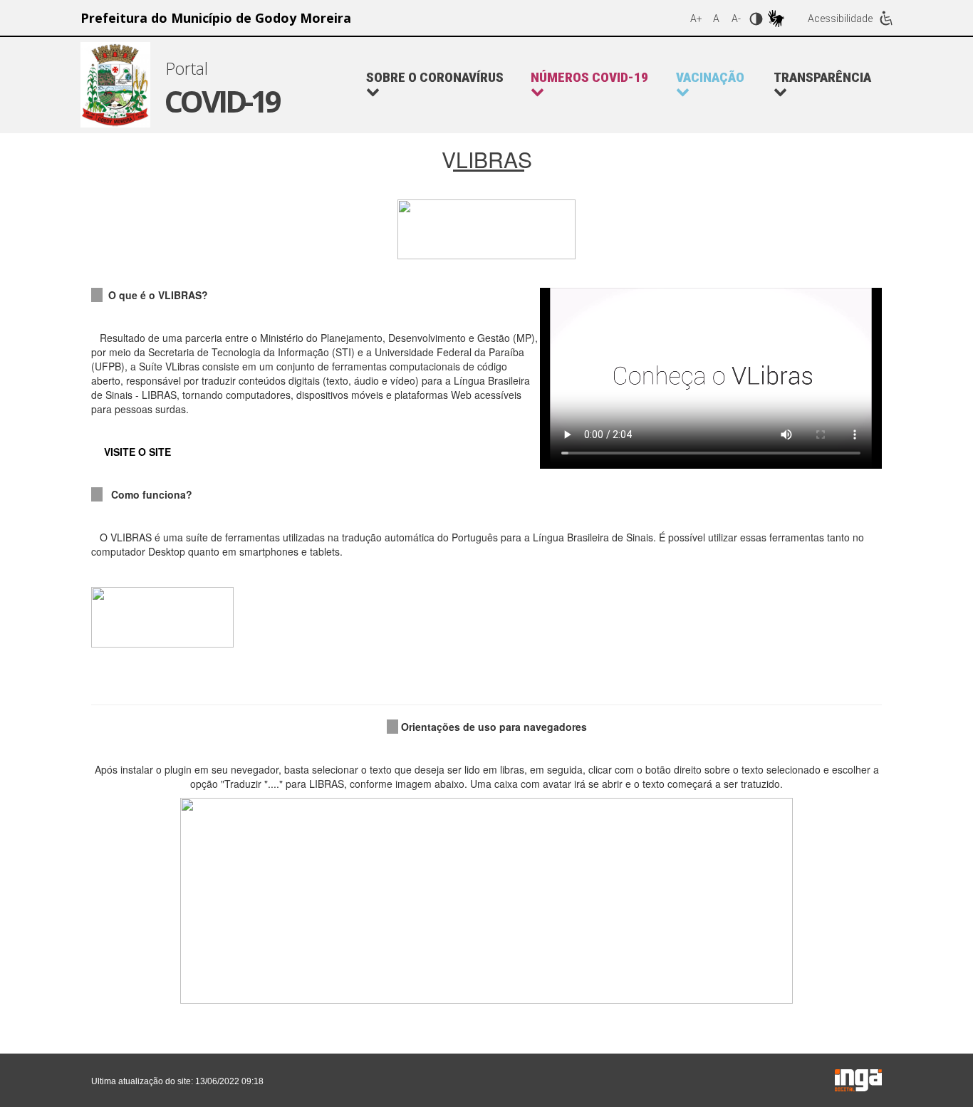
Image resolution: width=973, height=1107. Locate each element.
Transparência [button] (822, 78)
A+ (696, 18)
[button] (596, 85)
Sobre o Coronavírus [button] (435, 78)
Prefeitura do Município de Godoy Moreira (215, 17)
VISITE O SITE (137, 452)
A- (736, 18)
